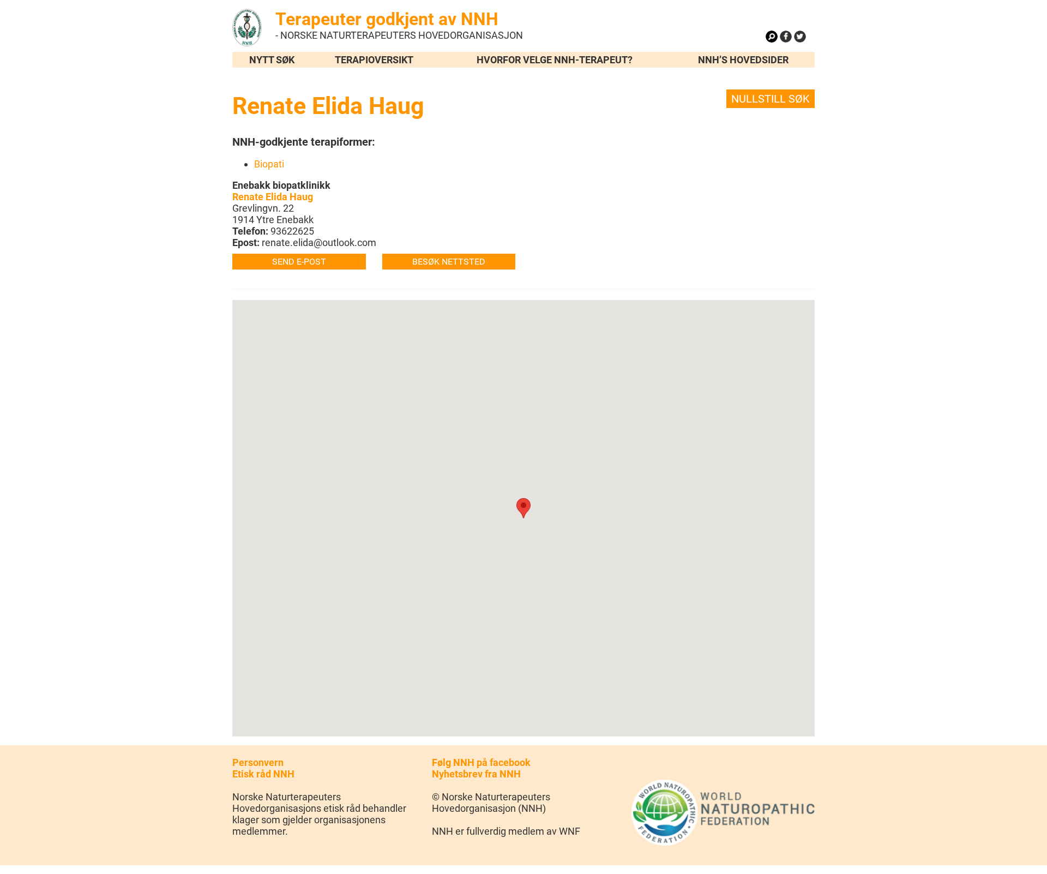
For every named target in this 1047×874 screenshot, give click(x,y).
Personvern (258, 762)
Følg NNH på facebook (481, 762)
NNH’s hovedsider (743, 59)
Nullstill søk (770, 98)
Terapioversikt (374, 59)
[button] (523, 508)
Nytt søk (271, 59)
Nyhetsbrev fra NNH (476, 774)
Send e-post (299, 261)
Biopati (269, 164)
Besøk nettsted (448, 261)
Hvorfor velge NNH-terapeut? (555, 59)
